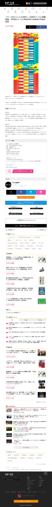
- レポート (41, 482)
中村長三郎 (38, 458)
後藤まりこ (10, 240)
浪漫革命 (10, 245)
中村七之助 (16, 455)
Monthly (40, 320)
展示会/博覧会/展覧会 (12, 458)
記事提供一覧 (13, 492)
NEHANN (27, 248)
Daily (12, 320)
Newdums (22, 245)
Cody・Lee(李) (39, 245)
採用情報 (29, 492)
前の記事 (10, 229)
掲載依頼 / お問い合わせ (22, 492)
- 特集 (40, 485)
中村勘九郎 (24, 455)
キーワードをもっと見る (40, 464)
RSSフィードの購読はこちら (26, 197)
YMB (16, 245)
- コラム (40, 483)
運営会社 (7, 492)
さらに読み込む (26, 447)
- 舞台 (28, 478)
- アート (28, 485)
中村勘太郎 (22, 458)
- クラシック (29, 482)
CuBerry (34, 248)
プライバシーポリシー (42, 492)
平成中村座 (30, 458)
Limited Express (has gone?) (25, 237)
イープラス (8, 467)
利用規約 (34, 492)
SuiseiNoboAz (37, 237)
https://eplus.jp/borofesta (11, 167)
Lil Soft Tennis (19, 248)
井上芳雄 (10, 460)
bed (25, 240)
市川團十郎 (32, 455)
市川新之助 (40, 455)
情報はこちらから (23, 171)
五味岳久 (31, 240)
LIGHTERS (10, 248)
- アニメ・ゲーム (30, 483)
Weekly (26, 320)
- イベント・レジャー (31, 480)
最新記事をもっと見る (40, 402)
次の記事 (42, 229)
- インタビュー (41, 480)
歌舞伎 (9, 455)
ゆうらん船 (41, 243)
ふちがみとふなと (12, 237)
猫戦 (40, 248)
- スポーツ (29, 487)
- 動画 (40, 477)
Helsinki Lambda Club (12, 243)
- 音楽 (28, 477)
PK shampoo (30, 245)
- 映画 (28, 488)
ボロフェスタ (19, 240)
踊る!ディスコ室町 (24, 243)
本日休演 (33, 243)
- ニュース (41, 478)
